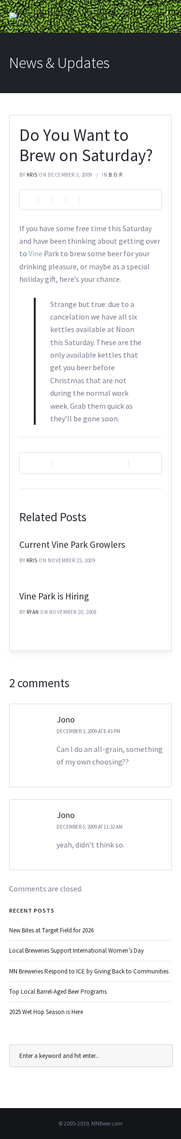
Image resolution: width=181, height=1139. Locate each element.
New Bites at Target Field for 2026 (51, 930)
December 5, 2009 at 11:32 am (89, 826)
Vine (36, 253)
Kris (32, 174)
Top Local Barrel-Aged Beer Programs (58, 991)
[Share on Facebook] (45, 199)
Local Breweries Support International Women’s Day (76, 950)
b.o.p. (116, 174)
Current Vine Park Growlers (72, 544)
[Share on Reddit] (72, 199)
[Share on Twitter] (59, 199)
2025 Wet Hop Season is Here (46, 1012)
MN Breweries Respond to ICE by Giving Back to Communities (88, 971)
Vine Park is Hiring (54, 596)
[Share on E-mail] (86, 199)
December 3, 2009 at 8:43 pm (88, 731)
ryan (33, 612)
